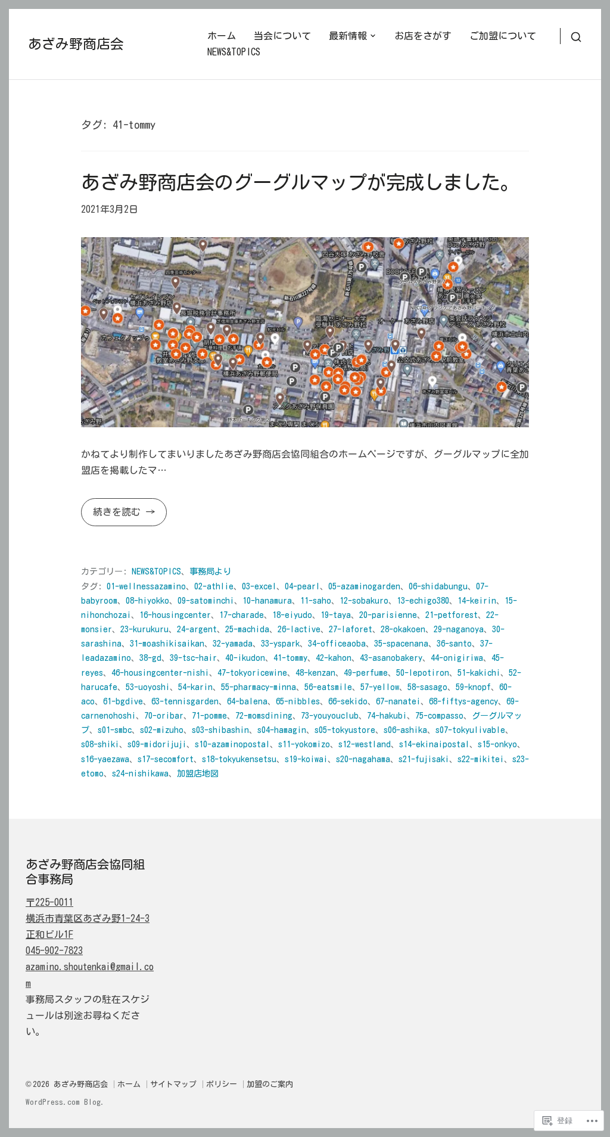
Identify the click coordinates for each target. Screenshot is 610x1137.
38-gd (150, 657)
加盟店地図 (198, 773)
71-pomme (209, 715)
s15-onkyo (497, 744)
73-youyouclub (330, 715)
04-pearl (302, 586)
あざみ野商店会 (76, 44)
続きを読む (113, 516)
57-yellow (379, 686)
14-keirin (477, 600)
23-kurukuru (144, 629)
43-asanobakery (391, 657)
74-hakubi (387, 715)
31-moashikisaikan (167, 643)
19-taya (335, 614)
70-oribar (163, 715)
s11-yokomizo (304, 744)
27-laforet (350, 629)
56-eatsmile (328, 686)
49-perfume (366, 672)
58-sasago (427, 686)
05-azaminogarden (364, 586)
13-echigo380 (423, 600)
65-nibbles (298, 701)
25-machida (247, 629)
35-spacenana (401, 643)
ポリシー (221, 1084)
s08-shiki (100, 744)
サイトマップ (173, 1084)
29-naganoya (459, 629)
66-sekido (348, 701)
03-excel (259, 586)
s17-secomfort (166, 758)
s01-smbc (115, 729)
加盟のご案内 (270, 1084)
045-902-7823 (54, 950)
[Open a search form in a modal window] (571, 36)
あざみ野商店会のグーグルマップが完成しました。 (300, 182)
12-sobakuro (364, 600)
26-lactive (299, 629)
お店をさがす (423, 36)
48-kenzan (315, 672)
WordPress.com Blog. (65, 1102)
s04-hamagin (281, 729)
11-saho (315, 600)
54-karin (195, 686)
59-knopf (473, 686)
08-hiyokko (147, 600)
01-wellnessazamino (146, 586)
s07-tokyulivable (470, 729)
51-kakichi (479, 672)
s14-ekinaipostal (434, 744)
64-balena (247, 701)
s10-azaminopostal (232, 744)
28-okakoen (403, 629)
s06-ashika (405, 729)
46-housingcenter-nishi (160, 672)
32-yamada (233, 643)
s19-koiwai (306, 758)
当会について (282, 36)
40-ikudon (245, 657)
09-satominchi (206, 600)
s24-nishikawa (140, 773)
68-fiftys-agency (463, 701)
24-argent (197, 629)
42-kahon (333, 657)
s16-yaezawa (105, 758)
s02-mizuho (161, 729)
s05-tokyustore (345, 729)
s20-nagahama (363, 758)
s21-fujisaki (424, 758)
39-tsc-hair (193, 657)
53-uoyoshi (148, 686)
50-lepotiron (422, 672)
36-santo (454, 643)
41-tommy (290, 657)
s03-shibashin (220, 729)
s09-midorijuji (156, 744)
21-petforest (451, 614)
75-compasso (439, 715)
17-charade (241, 614)
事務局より (210, 571)
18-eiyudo (292, 614)
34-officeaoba (337, 643)
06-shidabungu (438, 586)
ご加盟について (502, 36)
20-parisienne (388, 614)
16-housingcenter (175, 614)
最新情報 (348, 36)
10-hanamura (267, 600)
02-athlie (214, 586)
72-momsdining (263, 715)
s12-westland (364, 744)
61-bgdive (123, 701)
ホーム (221, 36)
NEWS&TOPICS (233, 52)
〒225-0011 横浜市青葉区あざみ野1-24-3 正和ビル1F (88, 918)
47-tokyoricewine (252, 672)
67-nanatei (398, 701)
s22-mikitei (481, 758)
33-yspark (280, 643)
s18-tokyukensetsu (239, 758)
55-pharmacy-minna (258, 686)
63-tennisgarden (185, 701)
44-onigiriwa (457, 657)
